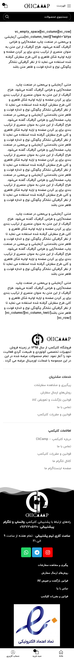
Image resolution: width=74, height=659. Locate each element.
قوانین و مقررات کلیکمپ (54, 414)
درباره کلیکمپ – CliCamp (53, 439)
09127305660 (29, 527)
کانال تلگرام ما (61, 461)
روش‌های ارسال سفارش (55, 392)
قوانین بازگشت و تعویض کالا (51, 400)
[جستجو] (7, 17)
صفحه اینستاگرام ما (57, 468)
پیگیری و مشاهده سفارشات (52, 385)
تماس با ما (64, 407)
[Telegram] (37, 552)
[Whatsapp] (26, 552)
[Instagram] (48, 552)
